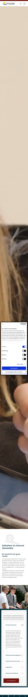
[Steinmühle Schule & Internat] (11, 3)
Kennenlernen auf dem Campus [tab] (13, 661)
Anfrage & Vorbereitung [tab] (11, 625)
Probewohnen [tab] (9, 667)
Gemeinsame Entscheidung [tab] (12, 673)
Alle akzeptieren (14, 368)
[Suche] (20, 3)
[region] (14, 640)
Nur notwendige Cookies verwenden (14, 372)
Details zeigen (20, 364)
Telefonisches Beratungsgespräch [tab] (13, 655)
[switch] (24, 351)
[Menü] (24, 3)
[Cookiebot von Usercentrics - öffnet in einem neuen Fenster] (20, 324)
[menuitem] (20, 3)
